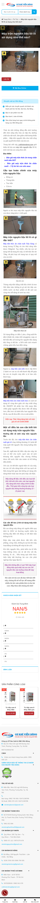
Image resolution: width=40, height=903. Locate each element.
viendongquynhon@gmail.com (12, 844)
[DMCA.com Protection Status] (7, 773)
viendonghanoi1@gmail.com (13, 805)
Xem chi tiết (11, 713)
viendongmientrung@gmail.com (12, 864)
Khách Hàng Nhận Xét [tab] (12, 595)
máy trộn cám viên (18, 369)
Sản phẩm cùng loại (13, 684)
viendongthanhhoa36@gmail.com (13, 827)
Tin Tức (15, 19)
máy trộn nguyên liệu (24, 147)
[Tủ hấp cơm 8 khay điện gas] (29, 696)
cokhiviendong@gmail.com (11, 887)
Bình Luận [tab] (7, 669)
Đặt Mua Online (20, 88)
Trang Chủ (7, 19)
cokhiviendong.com (25, 145)
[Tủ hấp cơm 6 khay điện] (11, 696)
